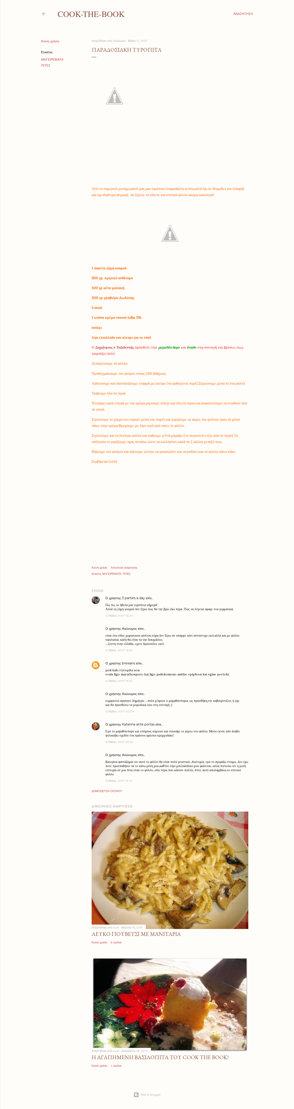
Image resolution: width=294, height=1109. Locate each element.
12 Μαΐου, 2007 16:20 (119, 615)
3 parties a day (133, 598)
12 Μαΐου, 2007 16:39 (118, 650)
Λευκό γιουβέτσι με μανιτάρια (136, 933)
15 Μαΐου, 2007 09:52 (119, 742)
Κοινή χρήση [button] (50, 41)
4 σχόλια (116, 1065)
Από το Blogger (151, 1094)
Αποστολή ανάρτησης (124, 567)
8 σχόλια (116, 942)
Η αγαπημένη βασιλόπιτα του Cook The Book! (160, 1057)
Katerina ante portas (138, 724)
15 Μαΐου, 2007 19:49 (118, 780)
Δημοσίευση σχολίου (107, 791)
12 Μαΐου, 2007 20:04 (119, 711)
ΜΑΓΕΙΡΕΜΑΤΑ (52, 59)
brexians (128, 663)
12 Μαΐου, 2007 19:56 (118, 681)
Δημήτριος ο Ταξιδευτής (115, 347)
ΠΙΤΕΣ (46, 65)
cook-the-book (91, 13)
